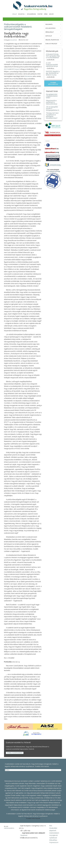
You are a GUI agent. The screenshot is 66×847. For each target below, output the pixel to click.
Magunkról (49, 24)
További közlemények (53, 83)
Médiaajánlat (49, 32)
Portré (40, 14)
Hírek (46, 14)
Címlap (14, 14)
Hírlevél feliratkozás (52, 39)
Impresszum (53, 842)
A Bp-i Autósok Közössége (53, 171)
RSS (50, 826)
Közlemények (31, 14)
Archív (51, 14)
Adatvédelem (54, 833)
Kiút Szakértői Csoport (12, 69)
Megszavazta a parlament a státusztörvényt (51, 102)
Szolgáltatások (50, 28)
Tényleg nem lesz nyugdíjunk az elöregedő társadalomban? (52, 115)
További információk (33, 818)
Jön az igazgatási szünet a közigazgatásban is (52, 108)
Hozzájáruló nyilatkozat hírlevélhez (53, 837)
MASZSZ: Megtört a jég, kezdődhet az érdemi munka (53, 73)
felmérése (28, 76)
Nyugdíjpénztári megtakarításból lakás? (51, 95)
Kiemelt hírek (14, 40)
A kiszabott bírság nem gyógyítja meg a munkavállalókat (52, 55)
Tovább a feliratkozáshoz (15, 752)
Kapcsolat (48, 36)
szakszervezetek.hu (9, 828)
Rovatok (21, 14)
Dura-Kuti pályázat (51, 43)
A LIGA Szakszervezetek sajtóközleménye (52, 64)
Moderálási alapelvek (53, 829)
